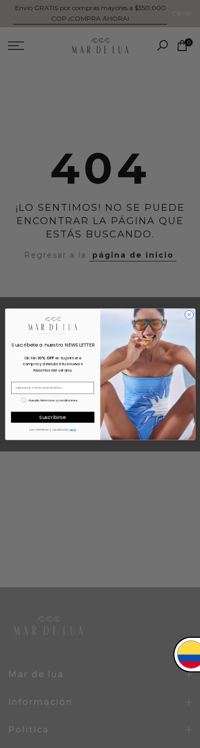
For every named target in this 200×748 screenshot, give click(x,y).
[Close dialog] (189, 314)
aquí (73, 429)
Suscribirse (52, 417)
